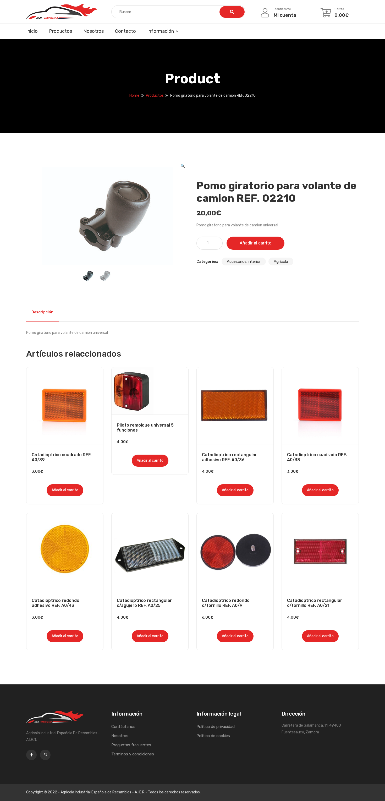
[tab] (42, 312)
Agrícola (281, 261)
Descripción (42, 312)
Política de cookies (213, 735)
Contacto (125, 31)
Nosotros (93, 31)
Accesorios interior (244, 261)
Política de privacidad (215, 726)
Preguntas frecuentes (131, 745)
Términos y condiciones (132, 754)
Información (160, 31)
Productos (60, 31)
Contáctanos (123, 726)
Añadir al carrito (255, 243)
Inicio (32, 31)
